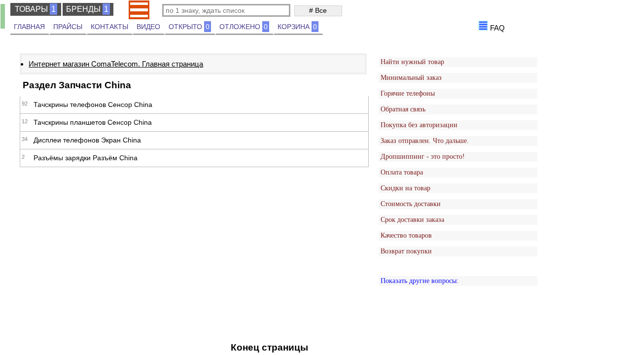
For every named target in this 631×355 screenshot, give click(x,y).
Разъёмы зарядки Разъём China (86, 158)
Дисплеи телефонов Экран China (87, 140)
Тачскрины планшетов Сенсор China (93, 122)
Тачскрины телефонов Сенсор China (93, 104)
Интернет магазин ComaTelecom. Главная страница (116, 64)
